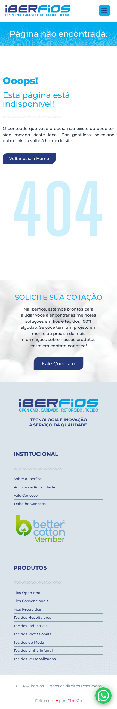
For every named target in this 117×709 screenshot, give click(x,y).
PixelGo (74, 700)
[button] (104, 10)
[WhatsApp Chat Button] (103, 695)
